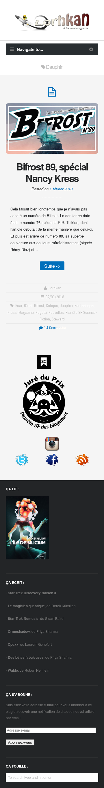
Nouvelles (56, 312)
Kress (12, 312)
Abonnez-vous (20, 742)
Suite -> (52, 266)
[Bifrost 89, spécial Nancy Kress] (52, 94)
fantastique (84, 305)
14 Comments (54, 327)
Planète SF (74, 312)
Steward (58, 319)
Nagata (41, 312)
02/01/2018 (55, 297)
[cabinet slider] (91, 49)
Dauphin (66, 305)
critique (52, 305)
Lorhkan (55, 288)
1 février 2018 (61, 188)
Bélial (28, 305)
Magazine (26, 312)
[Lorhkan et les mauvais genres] (52, 27)
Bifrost (39, 305)
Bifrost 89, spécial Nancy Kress (52, 172)
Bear (18, 305)
